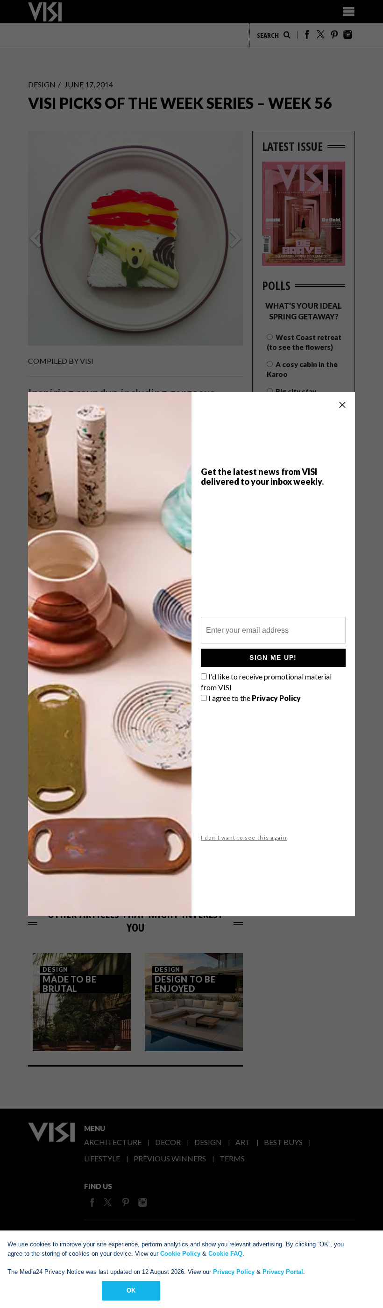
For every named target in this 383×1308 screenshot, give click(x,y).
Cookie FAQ (225, 1253)
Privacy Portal (282, 1271)
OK (131, 1290)
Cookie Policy (180, 1253)
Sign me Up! (273, 657)
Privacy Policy (234, 1271)
